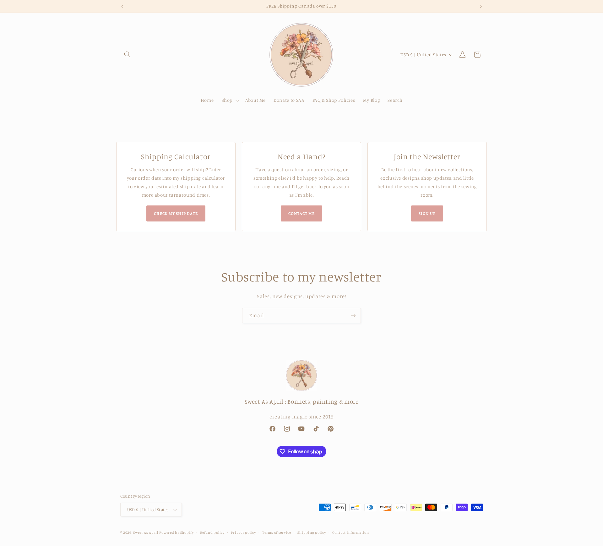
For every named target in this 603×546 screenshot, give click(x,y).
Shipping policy (311, 532)
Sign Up (427, 213)
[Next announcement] (481, 6)
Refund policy (212, 532)
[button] (127, 54)
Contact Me (301, 213)
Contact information (350, 532)
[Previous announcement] (122, 6)
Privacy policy (243, 532)
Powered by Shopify (176, 532)
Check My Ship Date (176, 213)
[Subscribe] (353, 315)
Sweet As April (145, 532)
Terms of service (276, 532)
